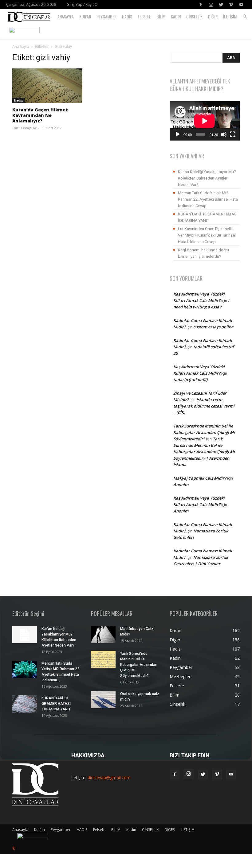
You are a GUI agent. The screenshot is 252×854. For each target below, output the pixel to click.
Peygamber (106, 16)
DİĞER (213, 16)
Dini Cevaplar (24, 128)
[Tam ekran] (233, 134)
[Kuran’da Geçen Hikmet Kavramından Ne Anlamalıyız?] (47, 85)
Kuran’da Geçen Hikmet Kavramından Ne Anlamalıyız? (40, 115)
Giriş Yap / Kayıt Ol (83, 4)
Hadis (18, 100)
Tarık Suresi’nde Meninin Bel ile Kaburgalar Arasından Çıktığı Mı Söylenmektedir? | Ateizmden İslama (204, 451)
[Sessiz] (224, 134)
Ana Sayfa (20, 46)
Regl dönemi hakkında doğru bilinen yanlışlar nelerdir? (203, 253)
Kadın (176, 16)
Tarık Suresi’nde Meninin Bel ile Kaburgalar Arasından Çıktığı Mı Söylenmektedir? (204, 432)
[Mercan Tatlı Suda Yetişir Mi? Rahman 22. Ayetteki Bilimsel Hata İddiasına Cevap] (24, 669)
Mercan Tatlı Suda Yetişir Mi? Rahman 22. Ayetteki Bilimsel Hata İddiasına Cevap (208, 199)
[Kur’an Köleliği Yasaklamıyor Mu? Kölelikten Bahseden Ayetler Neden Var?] (24, 634)
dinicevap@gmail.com (109, 777)
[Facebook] (200, 4)
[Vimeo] (231, 4)
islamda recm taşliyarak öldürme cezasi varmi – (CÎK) (203, 406)
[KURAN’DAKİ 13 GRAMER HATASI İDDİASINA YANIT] (24, 704)
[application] (205, 121)
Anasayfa (65, 16)
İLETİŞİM (230, 16)
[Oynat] (178, 134)
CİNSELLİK (194, 16)
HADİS (127, 16)
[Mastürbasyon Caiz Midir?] (103, 634)
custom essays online (213, 327)
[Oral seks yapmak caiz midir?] (103, 699)
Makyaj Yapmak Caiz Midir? (199, 478)
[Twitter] (221, 4)
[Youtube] (241, 4)
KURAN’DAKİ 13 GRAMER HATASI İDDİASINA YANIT (208, 217)
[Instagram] (210, 4)
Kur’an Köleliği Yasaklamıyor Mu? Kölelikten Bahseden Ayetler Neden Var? (207, 178)
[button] (244, 17)
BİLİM (160, 16)
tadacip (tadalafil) (190, 379)
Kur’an (85, 16)
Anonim (180, 484)
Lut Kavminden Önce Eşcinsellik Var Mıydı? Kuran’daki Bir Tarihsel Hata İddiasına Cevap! (207, 235)
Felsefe (144, 16)
